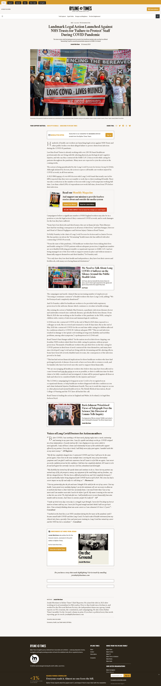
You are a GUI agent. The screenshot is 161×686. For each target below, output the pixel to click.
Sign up (109, 135)
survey (59, 176)
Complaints (93, 658)
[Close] (159, 674)
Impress (81, 652)
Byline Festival (109, 652)
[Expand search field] (158, 16)
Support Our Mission (70, 204)
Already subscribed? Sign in (117, 683)
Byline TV (108, 654)
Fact (72, 23)
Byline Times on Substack (112, 656)
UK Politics (68, 622)
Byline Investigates (110, 670)
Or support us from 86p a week (118, 680)
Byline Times (109, 649)
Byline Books (109, 659)
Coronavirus (50, 622)
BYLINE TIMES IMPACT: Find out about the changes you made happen (84, 210)
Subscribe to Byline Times (57, 549)
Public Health (62, 622)
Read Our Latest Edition (87, 204)
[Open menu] (2, 16)
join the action (66, 371)
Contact (92, 652)
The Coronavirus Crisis (85, 22)
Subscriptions (154, 9)
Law (58, 622)
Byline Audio (109, 661)
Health (54, 622)
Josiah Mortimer (75, 44)
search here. (62, 666)
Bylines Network (110, 672)
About (91, 649)
